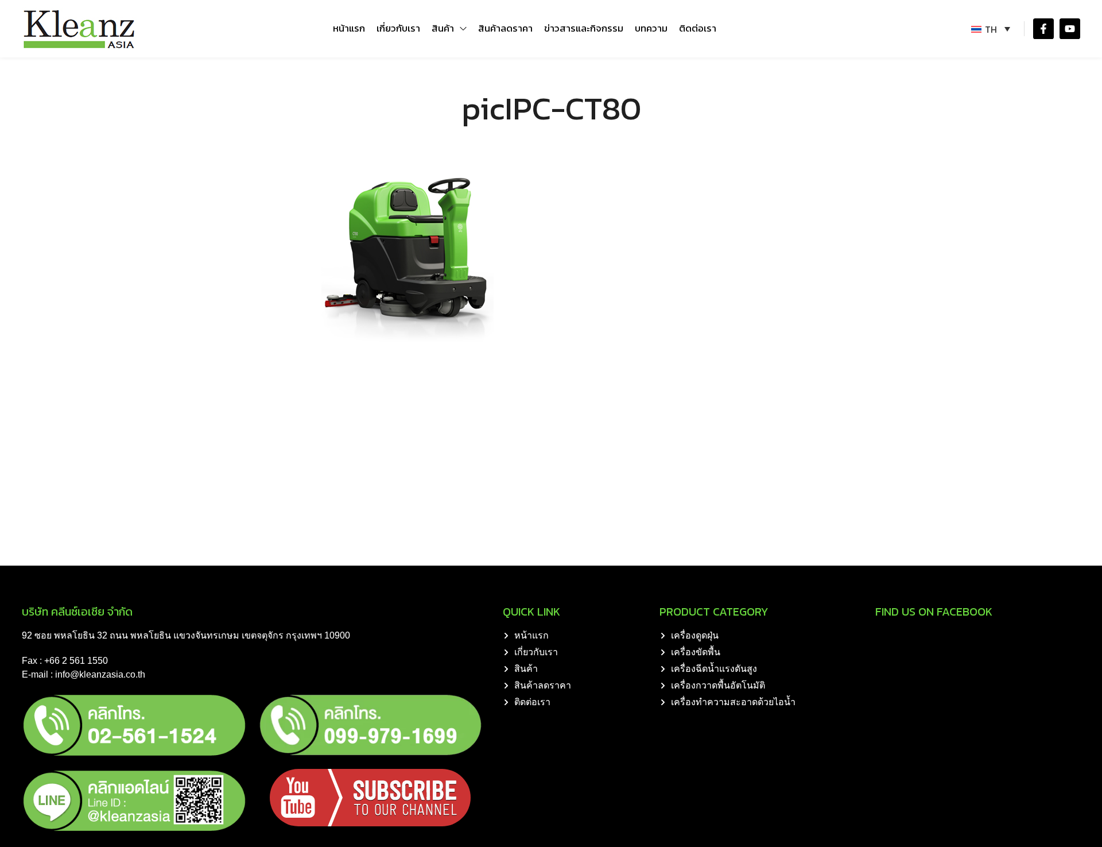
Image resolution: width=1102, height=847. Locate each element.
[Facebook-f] (1043, 28)
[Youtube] (1070, 28)
